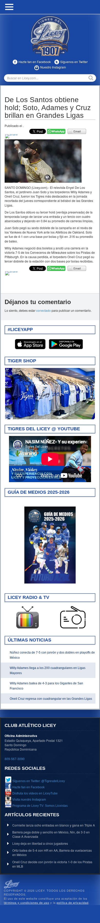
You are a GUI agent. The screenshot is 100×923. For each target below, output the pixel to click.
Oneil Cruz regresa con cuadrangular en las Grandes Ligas (51, 699)
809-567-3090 (15, 758)
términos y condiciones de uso (26, 902)
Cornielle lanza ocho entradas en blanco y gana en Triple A (53, 825)
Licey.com (50, 35)
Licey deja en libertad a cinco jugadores (40, 843)
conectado (43, 310)
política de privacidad (72, 902)
